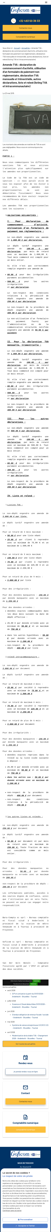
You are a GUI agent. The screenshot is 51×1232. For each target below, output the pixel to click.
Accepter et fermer (26, 1226)
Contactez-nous (25, 28)
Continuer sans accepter (12, 1211)
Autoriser (36, 981)
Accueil (17, 48)
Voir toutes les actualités (25, 1044)
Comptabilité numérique (25, 37)
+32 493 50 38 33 (29, 20)
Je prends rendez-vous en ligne (25, 1071)
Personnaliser (26, 1219)
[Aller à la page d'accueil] (25, 11)
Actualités (26, 48)
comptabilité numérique (25, 1129)
